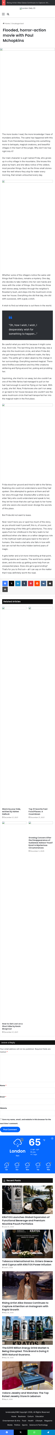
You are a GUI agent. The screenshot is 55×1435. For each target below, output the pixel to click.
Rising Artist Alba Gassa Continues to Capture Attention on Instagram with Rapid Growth (25, 1306)
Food (24, 1421)
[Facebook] (5, 583)
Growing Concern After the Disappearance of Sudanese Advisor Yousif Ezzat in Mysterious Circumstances (41, 842)
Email (3, 1097)
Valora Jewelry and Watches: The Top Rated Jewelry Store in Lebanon (25, 1394)
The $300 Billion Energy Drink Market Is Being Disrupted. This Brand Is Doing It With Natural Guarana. (25, 1351)
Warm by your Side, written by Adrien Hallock (11, 811)
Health (31, 1421)
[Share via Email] (50, 583)
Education (40, 1416)
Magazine (48, 1421)
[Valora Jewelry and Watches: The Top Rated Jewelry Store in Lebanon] (27, 1375)
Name (3, 1085)
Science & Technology (38, 1425)
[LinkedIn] (18, 583)
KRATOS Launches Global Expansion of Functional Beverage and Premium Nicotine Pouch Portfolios (26, 1220)
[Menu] (3, 14)
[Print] (5, 589)
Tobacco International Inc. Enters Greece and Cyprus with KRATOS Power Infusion (27, 1263)
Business (22, 1416)
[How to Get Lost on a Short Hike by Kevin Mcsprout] (14, 921)
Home (7, 23)
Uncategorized (17, 23)
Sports (25, 1425)
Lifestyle (38, 1421)
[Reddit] (37, 583)
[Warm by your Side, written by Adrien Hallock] (14, 706)
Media (9, 1425)
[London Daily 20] (27, 8)
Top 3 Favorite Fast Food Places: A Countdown (38, 811)
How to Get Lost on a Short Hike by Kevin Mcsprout (12, 1026)
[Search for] (8, 14)
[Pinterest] (30, 583)
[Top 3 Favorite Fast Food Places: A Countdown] (41, 706)
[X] (11, 583)
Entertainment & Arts (11, 1421)
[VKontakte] (43, 583)
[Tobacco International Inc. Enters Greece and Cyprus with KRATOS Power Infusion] (27, 1244)
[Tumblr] (24, 583)
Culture (31, 1416)
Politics (17, 1425)
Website (3, 1108)
